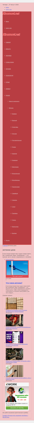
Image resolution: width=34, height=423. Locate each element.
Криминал (15, 160)
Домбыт (8, 88)
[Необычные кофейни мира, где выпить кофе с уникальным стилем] (14, 359)
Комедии (14, 153)
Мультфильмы (16, 180)
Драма (14, 147)
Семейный (15, 193)
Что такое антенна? (14, 283)
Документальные (17, 140)
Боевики (14, 113)
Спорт (13, 206)
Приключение (16, 186)
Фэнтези (14, 233)
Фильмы (11, 108)
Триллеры (15, 213)
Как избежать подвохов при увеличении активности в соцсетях (17, 344)
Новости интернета (14, 101)
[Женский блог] (11, 14)
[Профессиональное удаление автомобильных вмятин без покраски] (14, 325)
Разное (8, 95)
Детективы (15, 127)
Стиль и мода (10, 62)
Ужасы (14, 220)
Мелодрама (15, 167)
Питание (8, 69)
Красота (8, 49)
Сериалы (14, 200)
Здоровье (8, 55)
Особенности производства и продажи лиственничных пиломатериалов (16, 311)
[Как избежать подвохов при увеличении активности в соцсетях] (14, 342)
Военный (14, 120)
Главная (5, 245)
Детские (14, 133)
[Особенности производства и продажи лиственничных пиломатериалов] (14, 309)
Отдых (8, 82)
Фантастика (15, 226)
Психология (9, 75)
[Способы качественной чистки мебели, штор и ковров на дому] (14, 376)
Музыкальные (16, 173)
